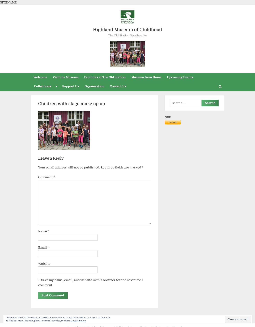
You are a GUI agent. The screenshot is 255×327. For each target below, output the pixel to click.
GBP (168, 117)
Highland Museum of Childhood (127, 29)
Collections (42, 86)
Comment (46, 177)
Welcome (40, 77)
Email (43, 247)
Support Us (70, 86)
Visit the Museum (66, 77)
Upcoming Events (180, 77)
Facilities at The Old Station (105, 77)
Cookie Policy (78, 321)
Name (43, 231)
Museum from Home (146, 77)
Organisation (94, 86)
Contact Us (118, 86)
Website (44, 263)
